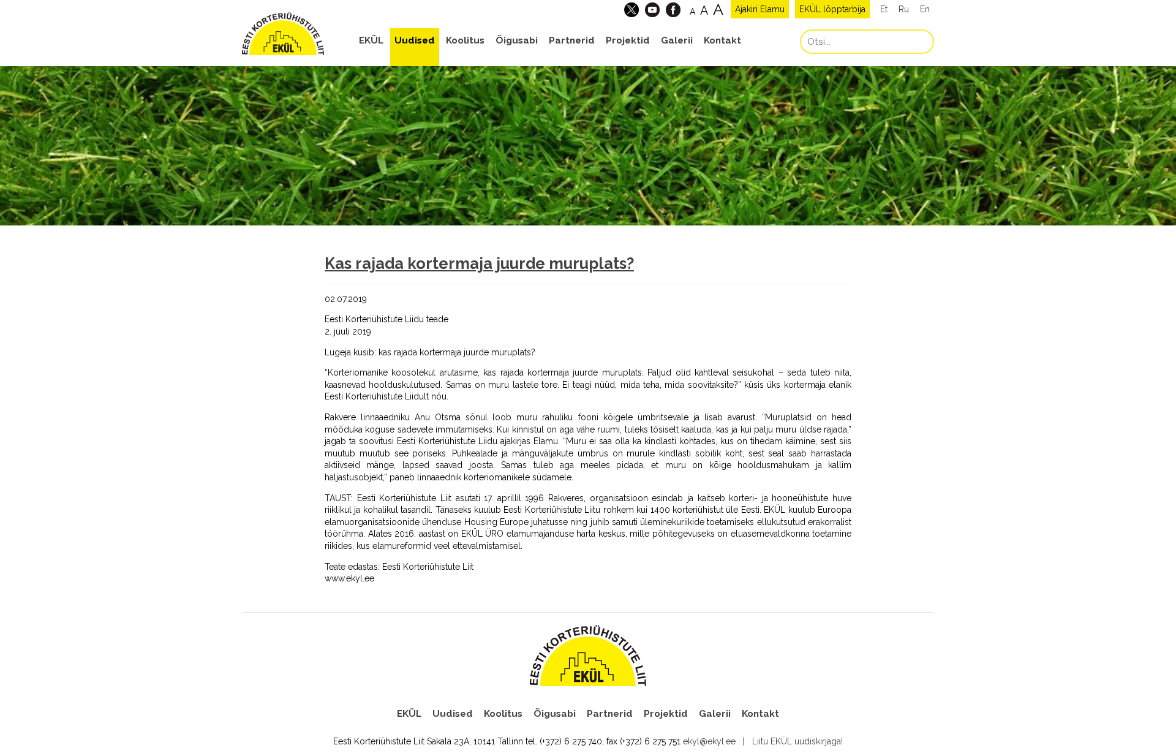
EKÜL (371, 40)
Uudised (414, 40)
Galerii (677, 40)
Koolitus (465, 40)
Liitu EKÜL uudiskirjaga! (797, 741)
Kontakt (722, 40)
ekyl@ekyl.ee (709, 741)
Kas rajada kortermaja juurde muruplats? (479, 263)
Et (884, 9)
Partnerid (572, 40)
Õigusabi (517, 40)
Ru (904, 9)
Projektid (628, 40)
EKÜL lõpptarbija (832, 9)
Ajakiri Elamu (760, 9)
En (925, 9)
